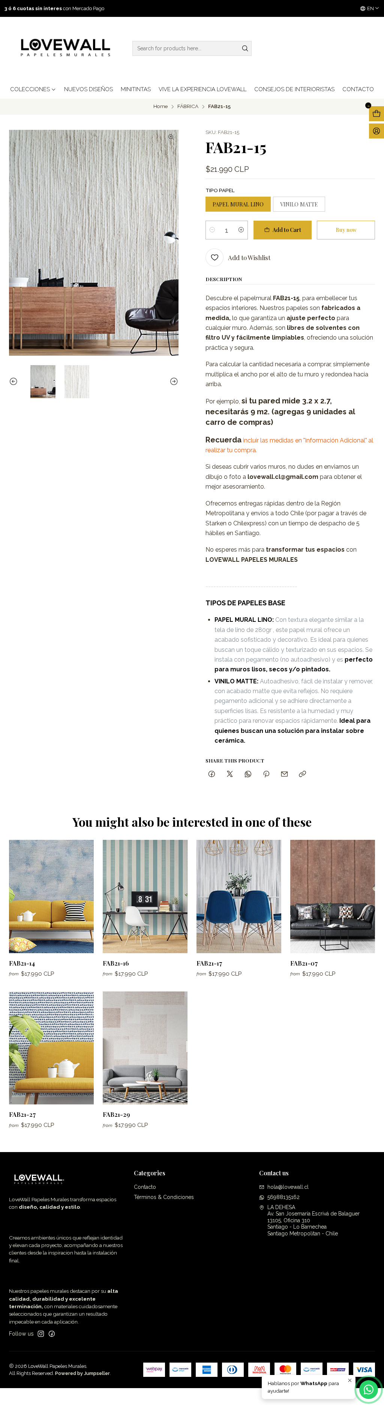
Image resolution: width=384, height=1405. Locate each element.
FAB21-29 (116, 1114)
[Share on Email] (284, 774)
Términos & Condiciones (164, 1197)
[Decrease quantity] (212, 230)
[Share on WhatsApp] (248, 774)
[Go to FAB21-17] (238, 896)
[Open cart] (376, 113)
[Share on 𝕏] (230, 774)
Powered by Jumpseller (82, 1373)
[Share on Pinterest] (266, 774)
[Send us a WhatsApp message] (368, 1389)
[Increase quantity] (241, 230)
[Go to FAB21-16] (145, 896)
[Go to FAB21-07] (332, 896)
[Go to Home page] (63, 48)
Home (160, 106)
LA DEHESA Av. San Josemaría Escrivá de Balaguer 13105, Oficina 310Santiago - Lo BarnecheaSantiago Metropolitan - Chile (313, 1220)
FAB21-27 (22, 1114)
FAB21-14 (22, 963)
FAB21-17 (209, 963)
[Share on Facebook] (212, 774)
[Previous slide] (14, 382)
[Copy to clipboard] (302, 774)
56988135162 (283, 1197)
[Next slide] (172, 382)
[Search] (245, 48)
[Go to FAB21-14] (51, 896)
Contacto (145, 1187)
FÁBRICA (187, 106)
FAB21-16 (116, 963)
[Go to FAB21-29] (145, 1047)
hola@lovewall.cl (288, 1187)
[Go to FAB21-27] (51, 1047)
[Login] (376, 130)
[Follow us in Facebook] (52, 1333)
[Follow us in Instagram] (41, 1333)
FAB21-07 (304, 963)
